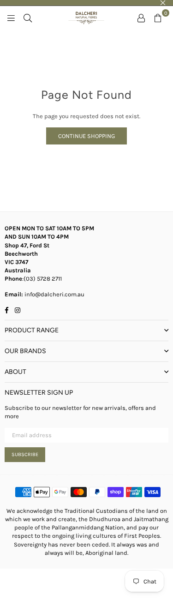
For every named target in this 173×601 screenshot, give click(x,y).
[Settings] (141, 17)
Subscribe (25, 454)
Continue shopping (86, 135)
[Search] (27, 17)
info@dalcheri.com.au (53, 294)
